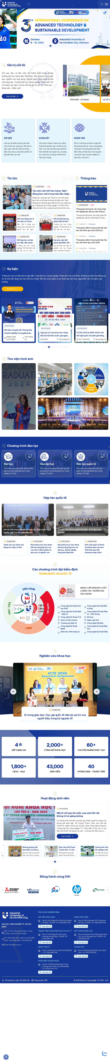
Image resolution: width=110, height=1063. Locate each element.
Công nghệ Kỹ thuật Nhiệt (69, 627)
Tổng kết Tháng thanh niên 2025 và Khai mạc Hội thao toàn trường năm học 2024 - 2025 (91, 335)
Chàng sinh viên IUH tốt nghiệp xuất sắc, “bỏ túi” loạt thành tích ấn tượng (61, 848)
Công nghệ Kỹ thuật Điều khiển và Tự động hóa (97, 633)
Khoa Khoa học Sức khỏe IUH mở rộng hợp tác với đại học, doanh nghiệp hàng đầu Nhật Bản (68, 549)
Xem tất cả (11, 289)
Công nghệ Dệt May (95, 623)
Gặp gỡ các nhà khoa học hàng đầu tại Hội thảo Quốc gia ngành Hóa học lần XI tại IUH (18, 335)
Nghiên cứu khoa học (55, 656)
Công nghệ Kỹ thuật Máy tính (97, 627)
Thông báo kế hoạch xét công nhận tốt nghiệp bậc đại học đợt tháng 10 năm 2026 (91, 211)
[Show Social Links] (6, 1057)
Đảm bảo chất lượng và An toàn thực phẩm (70, 633)
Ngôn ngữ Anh (93, 620)
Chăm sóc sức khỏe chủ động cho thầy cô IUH (14, 546)
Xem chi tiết (10, 96)
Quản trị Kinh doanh (69, 620)
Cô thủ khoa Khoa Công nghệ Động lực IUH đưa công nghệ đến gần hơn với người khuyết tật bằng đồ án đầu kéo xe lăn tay (98, 848)
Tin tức (12, 178)
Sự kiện (12, 269)
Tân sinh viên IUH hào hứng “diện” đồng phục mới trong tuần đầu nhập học (50, 192)
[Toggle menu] (106, 4)
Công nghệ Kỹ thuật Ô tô (71, 617)
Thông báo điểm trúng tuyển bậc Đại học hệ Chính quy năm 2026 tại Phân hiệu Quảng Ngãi (91, 230)
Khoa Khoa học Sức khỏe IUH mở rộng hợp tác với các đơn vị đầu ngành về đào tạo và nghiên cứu (41, 549)
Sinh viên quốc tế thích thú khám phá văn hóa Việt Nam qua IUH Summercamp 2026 (94, 549)
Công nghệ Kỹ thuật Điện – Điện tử (71, 612)
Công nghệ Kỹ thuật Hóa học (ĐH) (71, 607)
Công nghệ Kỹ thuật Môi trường (97, 607)
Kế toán (90, 617)
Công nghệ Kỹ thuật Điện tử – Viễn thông (97, 612)
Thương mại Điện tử (69, 623)
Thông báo (88, 178)
